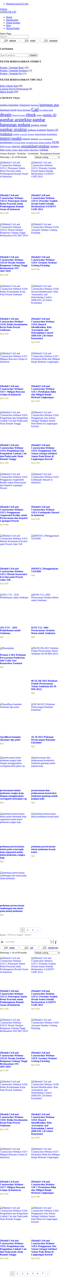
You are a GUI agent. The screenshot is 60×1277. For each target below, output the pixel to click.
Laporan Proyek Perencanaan (14, 89)
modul (32, 40)
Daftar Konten (13, 22)
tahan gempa (23, 150)
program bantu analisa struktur (39, 142)
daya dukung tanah (46, 110)
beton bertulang (24, 110)
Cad (35, 109)
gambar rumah (39, 125)
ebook (31, 114)
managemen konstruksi (46, 134)
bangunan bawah (8, 109)
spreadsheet (29, 146)
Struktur (21, 153)
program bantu (19, 142)
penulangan (6, 142)
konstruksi (23, 134)
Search (33, 55)
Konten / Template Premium (13, 70)
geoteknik (41, 129)
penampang (48, 139)
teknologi (34, 149)
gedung (32, 129)
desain (6, 114)
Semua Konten (7, 153)
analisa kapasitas (9, 104)
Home (9, 17)
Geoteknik (33, 153)
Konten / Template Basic (12, 67)
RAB (2, 146)
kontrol (31, 134)
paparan (26, 138)
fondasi (39, 115)
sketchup (16, 146)
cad (31, 948)
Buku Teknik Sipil (9, 86)
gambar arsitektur (16, 119)
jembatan (6, 134)
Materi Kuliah (7, 91)
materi (5, 138)
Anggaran (24, 104)
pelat (40, 139)
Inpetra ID (52, 129)
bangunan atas (49, 105)
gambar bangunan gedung (22, 122)
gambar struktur (13, 129)
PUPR (55, 142)
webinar (12, 40)
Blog (8, 25)
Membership (12, 20)
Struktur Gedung (11, 150)
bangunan (35, 105)
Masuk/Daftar (13, 28)
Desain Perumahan (18, 115)
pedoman (34, 139)
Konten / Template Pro (11, 73)
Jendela (16, 134)
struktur (44, 146)
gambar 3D (49, 115)
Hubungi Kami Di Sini (17, 3)
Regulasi (8, 147)
